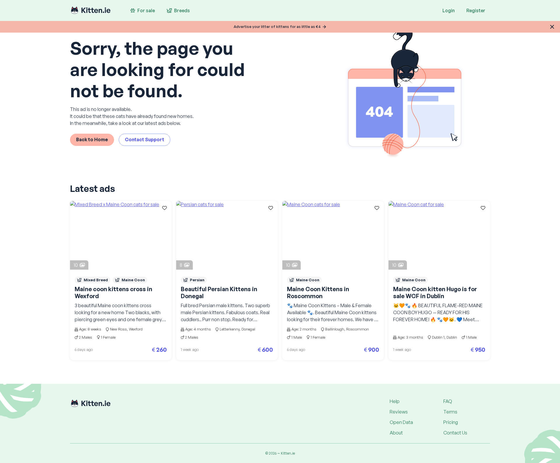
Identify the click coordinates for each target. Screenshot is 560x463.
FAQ (447, 401)
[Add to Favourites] (164, 208)
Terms (450, 412)
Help (395, 401)
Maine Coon (133, 280)
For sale (146, 10)
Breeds (182, 10)
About (396, 433)
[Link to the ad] (121, 235)
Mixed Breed (96, 280)
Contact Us (455, 433)
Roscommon (357, 329)
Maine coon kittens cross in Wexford (113, 292)
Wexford (136, 329)
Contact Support (144, 139)
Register (475, 10)
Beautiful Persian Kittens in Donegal (219, 292)
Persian (197, 280)
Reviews (399, 412)
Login (448, 10)
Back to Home (92, 139)
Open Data (401, 422)
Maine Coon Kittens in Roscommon (318, 292)
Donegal (248, 329)
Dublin (452, 337)
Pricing (450, 422)
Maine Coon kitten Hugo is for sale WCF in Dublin (435, 292)
